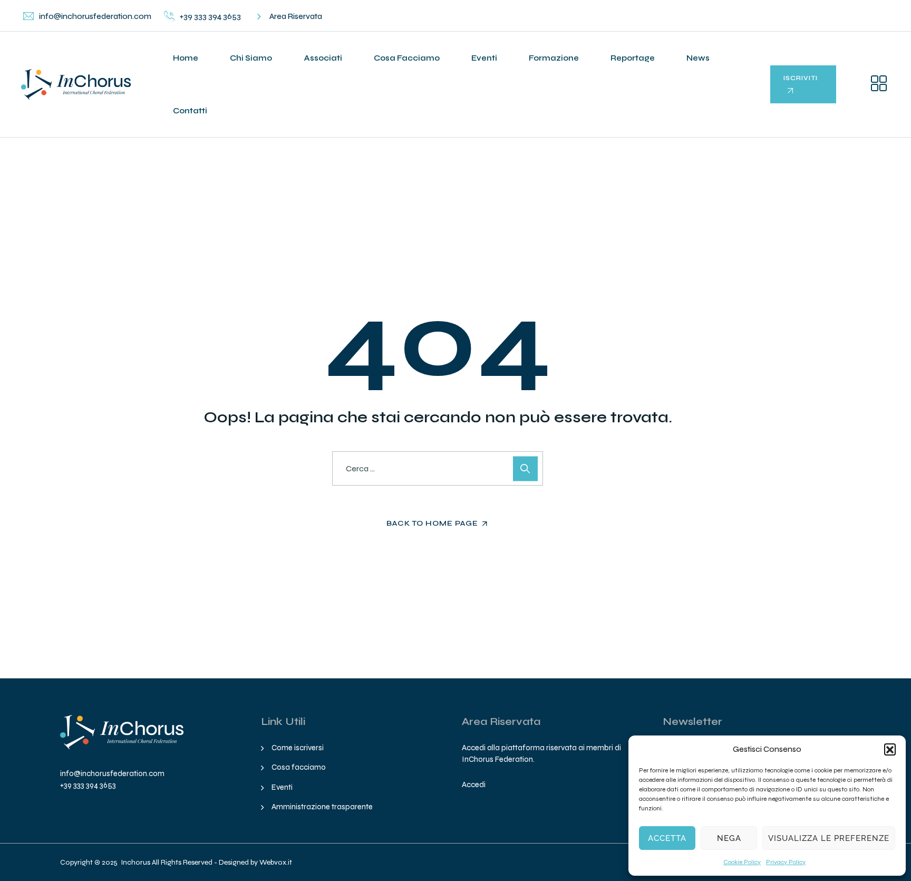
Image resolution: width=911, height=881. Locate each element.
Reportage (632, 58)
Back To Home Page (432, 523)
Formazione (554, 58)
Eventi (484, 58)
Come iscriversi (298, 747)
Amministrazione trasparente (322, 806)
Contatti (190, 110)
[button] (890, 749)
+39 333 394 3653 (88, 785)
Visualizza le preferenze (828, 838)
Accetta (667, 838)
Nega (729, 838)
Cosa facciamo (407, 58)
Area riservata (295, 16)
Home (185, 58)
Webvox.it (275, 862)
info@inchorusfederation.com (112, 773)
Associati (323, 58)
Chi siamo (251, 58)
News (698, 58)
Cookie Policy (742, 862)
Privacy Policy (786, 862)
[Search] (525, 468)
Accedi (474, 784)
